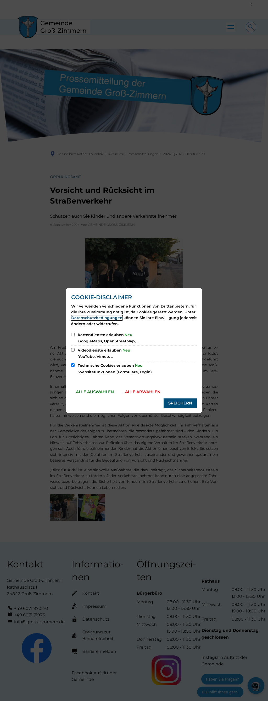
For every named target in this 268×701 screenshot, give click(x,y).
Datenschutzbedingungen (96, 317)
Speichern (180, 403)
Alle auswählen (95, 391)
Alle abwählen (142, 391)
